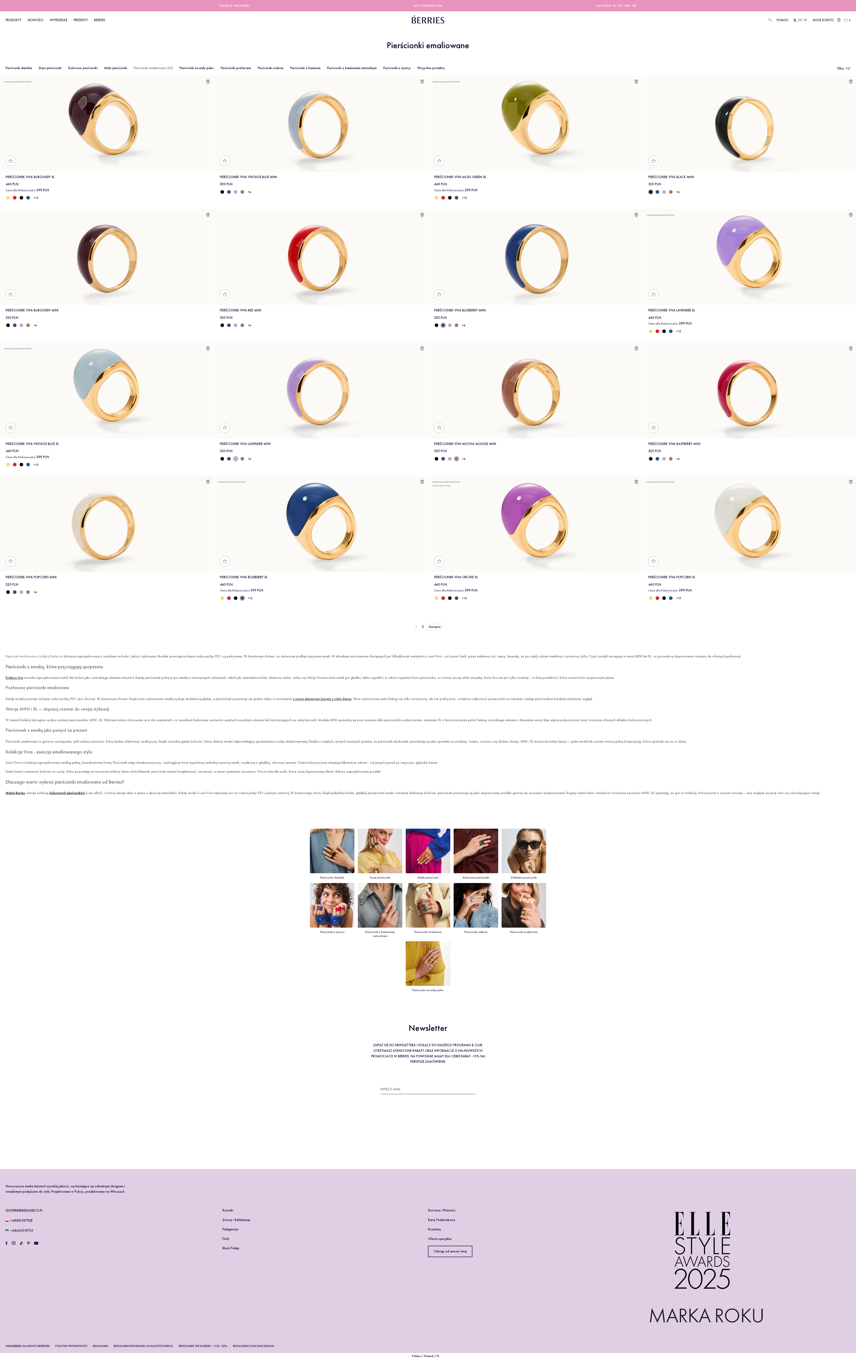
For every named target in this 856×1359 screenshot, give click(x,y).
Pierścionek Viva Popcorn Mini (31, 577)
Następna (434, 627)
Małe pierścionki (115, 68)
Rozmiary (434, 1229)
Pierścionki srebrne (271, 68)
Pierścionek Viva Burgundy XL (30, 177)
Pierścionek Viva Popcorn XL (671, 577)
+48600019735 (21, 1230)
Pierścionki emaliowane (153, 68)
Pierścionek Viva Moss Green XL (460, 177)
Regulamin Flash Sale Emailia (253, 1346)
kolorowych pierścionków (67, 793)
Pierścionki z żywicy (397, 68)
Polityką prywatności (419, 1137)
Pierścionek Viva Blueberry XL (244, 577)
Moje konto (823, 20)
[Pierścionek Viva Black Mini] (222, 191)
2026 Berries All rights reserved (28, 1346)
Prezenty (81, 20)
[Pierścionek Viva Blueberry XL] (28, 197)
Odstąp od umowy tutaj (450, 1251)
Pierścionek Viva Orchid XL (456, 577)
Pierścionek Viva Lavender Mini (245, 444)
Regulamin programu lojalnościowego (143, 1346)
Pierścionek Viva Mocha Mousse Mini (465, 444)
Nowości (35, 20)
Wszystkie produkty (431, 68)
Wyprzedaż (58, 20)
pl (795, 20)
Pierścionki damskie (19, 68)
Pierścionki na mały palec (196, 68)
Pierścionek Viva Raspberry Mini (674, 444)
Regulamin (100, 1346)
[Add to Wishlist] (208, 82)
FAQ (225, 1239)
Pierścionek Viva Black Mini (671, 177)
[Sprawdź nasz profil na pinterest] (28, 1243)
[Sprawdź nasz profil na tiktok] (21, 1243)
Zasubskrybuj (464, 1089)
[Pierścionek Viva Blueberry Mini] (228, 191)
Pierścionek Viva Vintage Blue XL (32, 444)
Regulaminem (393, 1137)
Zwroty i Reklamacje (236, 1220)
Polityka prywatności (71, 1346)
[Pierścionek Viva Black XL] (21, 197)
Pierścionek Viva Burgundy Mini (32, 310)
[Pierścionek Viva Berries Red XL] (14, 197)
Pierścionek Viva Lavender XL (671, 310)
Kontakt (227, 1210)
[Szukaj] (769, 20)
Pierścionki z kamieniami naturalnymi (352, 68)
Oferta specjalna (439, 1239)
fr (805, 20)
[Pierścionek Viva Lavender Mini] (235, 191)
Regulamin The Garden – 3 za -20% (203, 1346)
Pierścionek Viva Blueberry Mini (460, 310)
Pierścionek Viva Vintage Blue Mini (248, 177)
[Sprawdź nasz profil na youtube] (36, 1243)
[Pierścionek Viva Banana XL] (8, 197)
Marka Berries (15, 793)
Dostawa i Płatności (441, 1210)
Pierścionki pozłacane (236, 68)
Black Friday (230, 1248)
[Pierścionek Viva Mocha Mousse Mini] (242, 191)
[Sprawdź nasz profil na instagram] (13, 1243)
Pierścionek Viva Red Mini (240, 310)
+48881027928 (21, 1220)
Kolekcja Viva (14, 677)
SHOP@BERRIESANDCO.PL (24, 1210)
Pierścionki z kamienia (305, 68)
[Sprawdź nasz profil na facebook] (6, 1243)
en (800, 20)
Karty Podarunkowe (441, 1220)
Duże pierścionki (50, 68)
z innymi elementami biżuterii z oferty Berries (322, 699)
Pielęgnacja (230, 1229)
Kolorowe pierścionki (82, 68)
